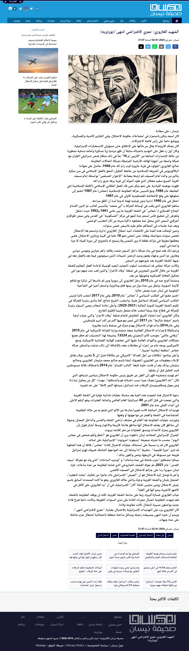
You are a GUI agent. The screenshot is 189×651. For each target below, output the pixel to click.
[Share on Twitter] (168, 46)
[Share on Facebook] (175, 46)
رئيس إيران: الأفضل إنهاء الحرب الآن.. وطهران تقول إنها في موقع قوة (85, 556)
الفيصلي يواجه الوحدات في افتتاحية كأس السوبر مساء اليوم (124, 556)
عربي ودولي (109, 21)
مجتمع (166, 21)
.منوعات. (40, 624)
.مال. (22, 617)
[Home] (164, 10)
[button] (154, 46)
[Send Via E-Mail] (161, 46)
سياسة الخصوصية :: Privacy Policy (87, 645)
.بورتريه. (98, 632)
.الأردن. (60, 617)
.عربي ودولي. (115, 624)
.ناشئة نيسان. (95, 624)
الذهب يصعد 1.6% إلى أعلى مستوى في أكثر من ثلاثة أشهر (160, 569)
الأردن (143, 21)
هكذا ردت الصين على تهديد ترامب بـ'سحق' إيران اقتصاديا (86, 583)
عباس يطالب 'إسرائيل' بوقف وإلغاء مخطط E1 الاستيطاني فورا (123, 583)
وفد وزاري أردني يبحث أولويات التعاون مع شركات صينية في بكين (123, 569)
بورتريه (17, 21)
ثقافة (78, 21)
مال (122, 21)
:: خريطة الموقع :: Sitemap (51, 645)
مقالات (132, 21)
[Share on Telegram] (148, 46)
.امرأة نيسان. (57, 624)
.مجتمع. (118, 617)
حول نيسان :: (116, 645)
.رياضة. (21, 624)
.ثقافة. (79, 624)
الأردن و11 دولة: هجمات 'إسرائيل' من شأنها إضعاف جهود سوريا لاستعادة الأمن (161, 585)
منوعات (51, 21)
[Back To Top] (184, 644)
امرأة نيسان (65, 21)
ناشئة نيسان (92, 21)
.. (102, 617)
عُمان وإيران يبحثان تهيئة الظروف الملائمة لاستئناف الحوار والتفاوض (161, 556)
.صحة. (118, 632)
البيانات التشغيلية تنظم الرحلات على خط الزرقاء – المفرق (87, 569)
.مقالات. (40, 617)
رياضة (39, 21)
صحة (28, 21)
